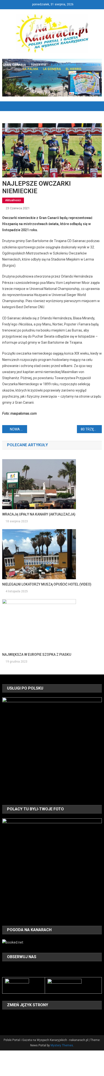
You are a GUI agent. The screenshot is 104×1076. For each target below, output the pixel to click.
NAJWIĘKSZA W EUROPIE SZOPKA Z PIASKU (36, 654)
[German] (30, 1016)
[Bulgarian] (5, 1016)
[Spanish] (18, 1023)
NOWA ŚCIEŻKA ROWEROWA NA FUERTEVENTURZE (18, 429)
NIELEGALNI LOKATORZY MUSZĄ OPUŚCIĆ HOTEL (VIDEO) (46, 584)
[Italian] (36, 1016)
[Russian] (11, 1023)
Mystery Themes (62, 1045)
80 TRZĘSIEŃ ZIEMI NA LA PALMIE (91, 429)
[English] (18, 1016)
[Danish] (11, 1016)
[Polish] (5, 1023)
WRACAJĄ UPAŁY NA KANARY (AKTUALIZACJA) (38, 514)
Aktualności (13, 200)
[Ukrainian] (24, 1023)
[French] (24, 1016)
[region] (52, 747)
